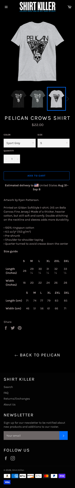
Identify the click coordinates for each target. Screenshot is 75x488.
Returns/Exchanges (17, 398)
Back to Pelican (39, 354)
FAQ (6, 392)
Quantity (9, 150)
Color (7, 134)
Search (8, 387)
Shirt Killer (18, 470)
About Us (9, 404)
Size (40, 134)
